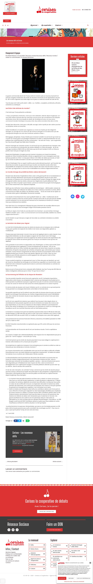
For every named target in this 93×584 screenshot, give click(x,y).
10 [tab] (83, 76)
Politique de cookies (68, 581)
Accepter (62, 578)
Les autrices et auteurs (12, 561)
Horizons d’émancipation (21, 444)
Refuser (71, 578)
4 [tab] (75, 76)
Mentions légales (11, 552)
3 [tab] (74, 76)
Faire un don (9, 559)
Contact (8, 562)
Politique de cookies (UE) (13, 556)
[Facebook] (5, 25)
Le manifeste (9, 557)
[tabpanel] (78, 67)
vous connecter (17, 471)
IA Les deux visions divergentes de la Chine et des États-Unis (77, 66)
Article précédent (11, 461)
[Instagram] (2, 25)
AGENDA (7, 20)
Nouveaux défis (40, 56)
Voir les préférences (83, 578)
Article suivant (58, 461)
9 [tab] (82, 76)
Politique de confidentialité (78, 581)
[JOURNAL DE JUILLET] (10, 7)
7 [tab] (79, 76)
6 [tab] (78, 76)
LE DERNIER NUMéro (10, 13)
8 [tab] (81, 76)
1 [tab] (71, 76)
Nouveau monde (31, 56)
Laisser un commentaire (13, 57)
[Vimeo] (7, 25)
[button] (90, 562)
